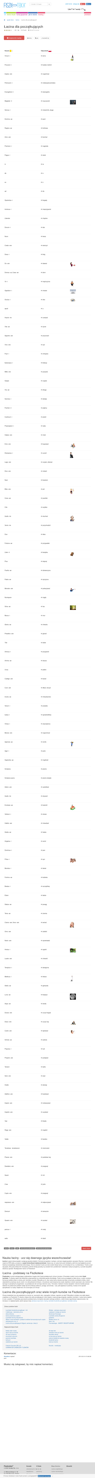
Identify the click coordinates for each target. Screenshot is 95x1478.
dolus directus (10, 1314)
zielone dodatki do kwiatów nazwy (59, 1338)
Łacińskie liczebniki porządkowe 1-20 (17, 1310)
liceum (12, 1248)
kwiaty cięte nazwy (11, 1331)
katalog (41, 15)
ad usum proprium (11, 1334)
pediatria (51, 1318)
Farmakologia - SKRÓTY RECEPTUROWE (61, 1323)
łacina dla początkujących (44, 1248)
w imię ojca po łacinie (55, 1336)
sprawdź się (46, 38)
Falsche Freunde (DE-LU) (13, 1345)
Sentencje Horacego (55, 1314)
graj (37, 38)
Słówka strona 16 (54, 1319)
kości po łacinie (53, 1342)
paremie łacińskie (11, 1338)
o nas (38, 1469)
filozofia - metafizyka (55, 1345)
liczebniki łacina (53, 1340)
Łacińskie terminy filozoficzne (14, 1318)
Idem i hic (52, 1321)
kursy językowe (22, 15)
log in (83, 4)
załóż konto (68, 4)
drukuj (30, 38)
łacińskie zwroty (72, 1301)
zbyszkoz (7, 1356)
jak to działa (33, 15)
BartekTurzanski (34, 30)
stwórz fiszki (11, 15)
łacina (6, 1248)
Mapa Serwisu (55, 1466)
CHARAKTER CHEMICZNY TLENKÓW (17, 1347)
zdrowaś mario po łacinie (56, 1332)
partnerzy (39, 1471)
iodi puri (8, 1340)
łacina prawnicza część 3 (13, 1316)
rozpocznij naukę (14, 38)
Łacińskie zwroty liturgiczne (57, 1316)
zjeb (17, 1248)
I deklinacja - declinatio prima (14, 1312)
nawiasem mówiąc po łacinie (57, 1312)
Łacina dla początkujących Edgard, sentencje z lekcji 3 (22, 1323)
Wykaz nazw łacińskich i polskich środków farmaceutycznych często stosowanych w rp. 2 (25, 1320)
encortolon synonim (11, 1336)
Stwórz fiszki (86, 1248)
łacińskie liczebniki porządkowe (58, 1301)
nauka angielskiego (57, 1469)
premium (87, 15)
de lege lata (52, 1331)
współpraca (29, 1471)
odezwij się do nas (31, 1469)
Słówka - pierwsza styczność (57, 1310)
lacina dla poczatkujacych (28, 1248)
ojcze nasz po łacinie (12, 1332)
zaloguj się (76, 4)
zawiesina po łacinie (12, 1342)
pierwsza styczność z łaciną (40, 1301)
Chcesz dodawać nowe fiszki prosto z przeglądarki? (28, 1475)
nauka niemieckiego (57, 1471)
